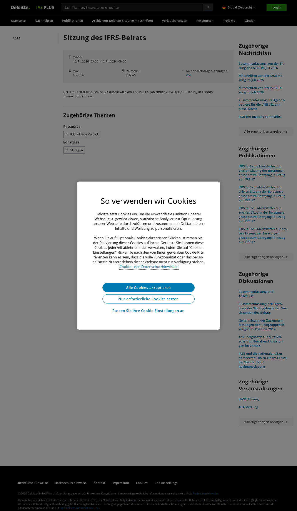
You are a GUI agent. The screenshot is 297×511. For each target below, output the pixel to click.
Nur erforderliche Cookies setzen (148, 298)
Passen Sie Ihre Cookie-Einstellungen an (148, 310)
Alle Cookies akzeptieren (148, 287)
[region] (148, 255)
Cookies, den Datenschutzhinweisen (149, 266)
